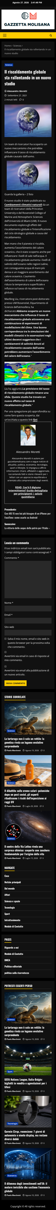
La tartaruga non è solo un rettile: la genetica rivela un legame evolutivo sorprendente (24, 742)
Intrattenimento (12, 920)
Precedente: (27, 513)
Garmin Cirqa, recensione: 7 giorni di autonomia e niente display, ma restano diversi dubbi (25, 1135)
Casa (6, 876)
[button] (4, 35)
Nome (8, 602)
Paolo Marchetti (14, 750)
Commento (11, 557)
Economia (12, 1175)
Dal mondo (9, 888)
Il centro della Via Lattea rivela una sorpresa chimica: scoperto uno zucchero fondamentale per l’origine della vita (27, 850)
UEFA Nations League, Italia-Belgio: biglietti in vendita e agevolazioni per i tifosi (25, 1083)
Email (8, 614)
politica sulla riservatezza (16, 973)
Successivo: (27, 526)
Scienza (8, 65)
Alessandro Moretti (17, 91)
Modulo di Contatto (13, 926)
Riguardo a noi (11, 947)
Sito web (9, 627)
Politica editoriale (13, 966)
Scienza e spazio (12, 901)
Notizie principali (12, 882)
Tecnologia (9, 907)
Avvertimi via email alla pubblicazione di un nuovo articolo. (26, 672)
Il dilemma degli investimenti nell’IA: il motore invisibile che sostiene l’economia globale (27, 1187)
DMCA (7, 960)
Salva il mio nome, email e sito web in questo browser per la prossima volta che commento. (29, 643)
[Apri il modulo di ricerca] (51, 35)
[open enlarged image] (28, 175)
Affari (7, 895)
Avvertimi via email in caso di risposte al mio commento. (26, 658)
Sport (7, 914)
